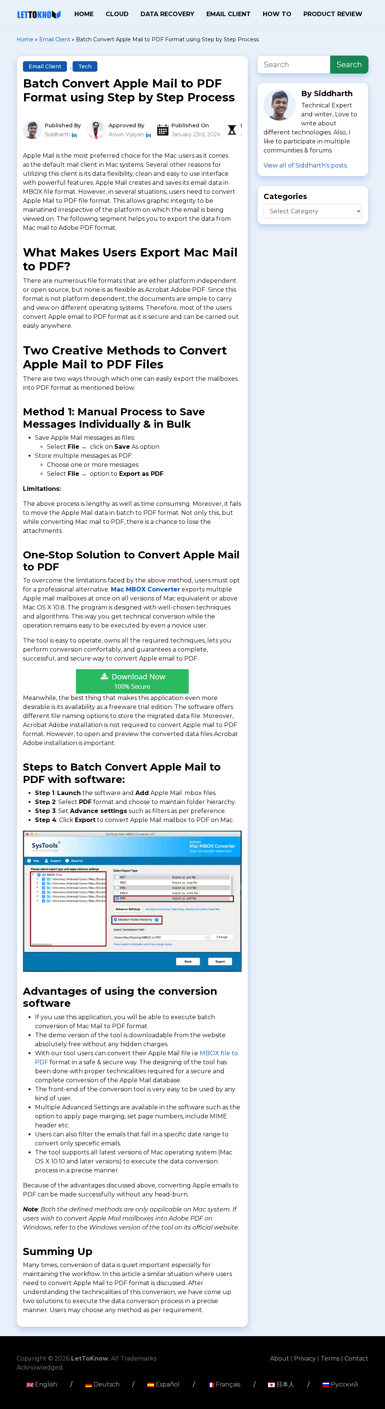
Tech (85, 66)
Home (84, 14)
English (45, 1384)
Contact (356, 1358)
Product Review (332, 14)
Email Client (228, 14)
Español (167, 1384)
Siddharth (58, 134)
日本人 (284, 1384)
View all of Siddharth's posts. (306, 165)
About (280, 1358)
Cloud (117, 14)
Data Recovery (167, 14)
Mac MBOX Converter (145, 589)
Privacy (305, 1358)
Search (349, 64)
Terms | (332, 1358)
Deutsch (106, 1384)
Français (227, 1384)
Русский (343, 1384)
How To (277, 14)
